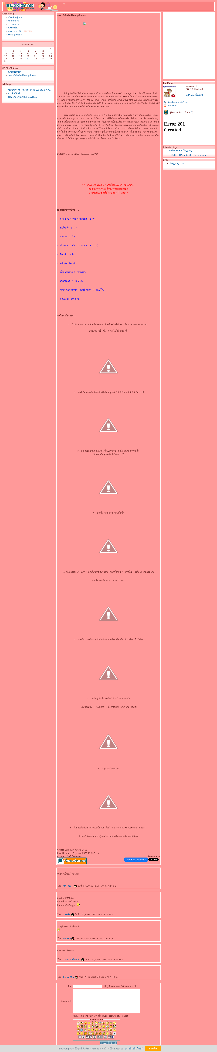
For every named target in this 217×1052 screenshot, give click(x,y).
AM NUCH (68, 886)
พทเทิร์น (13, 27)
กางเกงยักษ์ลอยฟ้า (72, 959)
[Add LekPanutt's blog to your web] (188, 155)
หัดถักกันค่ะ (13, 20)
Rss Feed (172, 105)
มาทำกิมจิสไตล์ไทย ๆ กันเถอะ (22, 75)
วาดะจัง (67, 914)
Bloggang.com (177, 163)
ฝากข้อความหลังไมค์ (177, 102)
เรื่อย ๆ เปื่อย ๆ (15, 34)
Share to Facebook (136, 859)
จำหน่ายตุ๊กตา (15, 17)
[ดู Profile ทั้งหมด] (194, 95)
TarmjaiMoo (69, 977)
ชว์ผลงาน (13, 24)
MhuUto (67, 938)
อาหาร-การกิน (15, 31)
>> (52, 44)
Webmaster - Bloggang (180, 150)
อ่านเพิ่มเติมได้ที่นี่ (134, 1048)
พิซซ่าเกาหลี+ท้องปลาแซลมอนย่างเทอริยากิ (29, 90)
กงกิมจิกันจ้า (14, 72)
